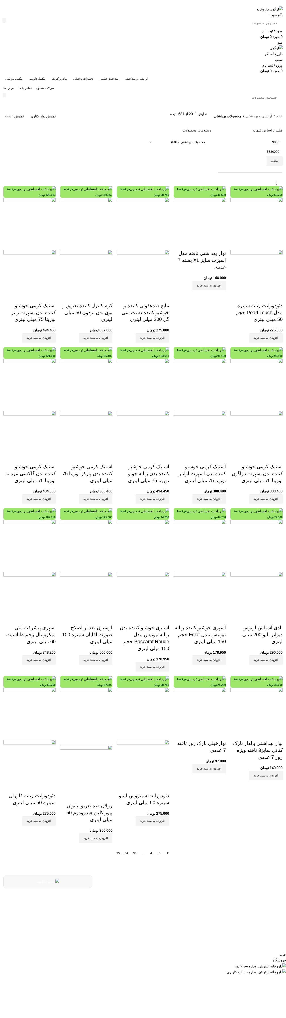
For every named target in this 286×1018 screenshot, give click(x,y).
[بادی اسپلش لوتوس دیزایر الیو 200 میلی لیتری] (256, 545)
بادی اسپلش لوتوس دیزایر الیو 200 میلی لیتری (262, 634)
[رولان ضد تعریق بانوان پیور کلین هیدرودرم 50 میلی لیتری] (86, 716)
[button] (266, 338)
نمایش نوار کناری (43, 116)
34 (126, 853)
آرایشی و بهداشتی (259, 116)
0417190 (169, 897)
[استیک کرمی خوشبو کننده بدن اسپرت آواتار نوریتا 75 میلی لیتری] (200, 384)
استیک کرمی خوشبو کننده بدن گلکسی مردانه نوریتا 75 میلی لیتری (30, 473)
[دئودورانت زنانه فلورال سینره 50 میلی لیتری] (29, 713)
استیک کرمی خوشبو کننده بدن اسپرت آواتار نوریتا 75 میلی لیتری (202, 473)
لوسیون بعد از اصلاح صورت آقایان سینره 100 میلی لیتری (87, 634)
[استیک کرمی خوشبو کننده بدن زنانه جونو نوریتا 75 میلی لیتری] (143, 384)
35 (118, 853)
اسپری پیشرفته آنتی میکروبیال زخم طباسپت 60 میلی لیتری (31, 634)
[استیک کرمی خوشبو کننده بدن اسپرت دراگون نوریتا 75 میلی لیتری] (256, 384)
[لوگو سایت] (269, 12)
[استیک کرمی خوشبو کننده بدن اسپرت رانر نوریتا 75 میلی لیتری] (29, 223)
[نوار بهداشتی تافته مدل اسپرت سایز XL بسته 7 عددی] (200, 223)
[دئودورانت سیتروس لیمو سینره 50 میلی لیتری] (143, 713)
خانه (279, 116)
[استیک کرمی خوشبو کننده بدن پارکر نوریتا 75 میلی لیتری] (86, 384)
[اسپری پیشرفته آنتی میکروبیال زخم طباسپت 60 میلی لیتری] (29, 545)
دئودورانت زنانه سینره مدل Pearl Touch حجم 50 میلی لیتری (259, 312)
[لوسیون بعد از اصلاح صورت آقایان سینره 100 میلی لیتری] (86, 545)
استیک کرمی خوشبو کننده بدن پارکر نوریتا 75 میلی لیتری (87, 473)
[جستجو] (4, 20)
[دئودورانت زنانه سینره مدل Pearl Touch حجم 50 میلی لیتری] (256, 223)
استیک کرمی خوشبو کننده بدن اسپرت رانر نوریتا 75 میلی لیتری (33, 312)
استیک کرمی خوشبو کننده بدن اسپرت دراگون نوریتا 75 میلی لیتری (257, 473)
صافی (274, 161)
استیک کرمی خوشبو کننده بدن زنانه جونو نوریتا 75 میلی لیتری (148, 473)
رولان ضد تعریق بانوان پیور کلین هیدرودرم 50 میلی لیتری (89, 812)
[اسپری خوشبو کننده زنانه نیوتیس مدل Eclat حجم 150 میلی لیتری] (200, 545)
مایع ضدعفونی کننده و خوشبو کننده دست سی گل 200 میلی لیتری (145, 312)
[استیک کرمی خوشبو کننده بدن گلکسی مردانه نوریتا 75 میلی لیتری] (29, 384)
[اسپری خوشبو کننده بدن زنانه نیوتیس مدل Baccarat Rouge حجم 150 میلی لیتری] (143, 545)
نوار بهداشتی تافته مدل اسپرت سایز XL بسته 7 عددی (202, 260)
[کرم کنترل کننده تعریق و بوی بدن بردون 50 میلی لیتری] (86, 223)
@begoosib (167, 919)
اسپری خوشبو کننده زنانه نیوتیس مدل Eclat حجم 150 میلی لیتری (200, 634)
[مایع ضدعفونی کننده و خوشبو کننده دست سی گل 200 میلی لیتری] (143, 223)
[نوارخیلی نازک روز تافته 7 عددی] (200, 713)
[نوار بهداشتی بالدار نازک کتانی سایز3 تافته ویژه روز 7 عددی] (256, 713)
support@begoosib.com (155, 909)
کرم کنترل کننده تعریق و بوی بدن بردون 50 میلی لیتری (87, 312)
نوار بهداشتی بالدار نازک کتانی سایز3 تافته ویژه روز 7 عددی (258, 750)
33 (135, 853)
